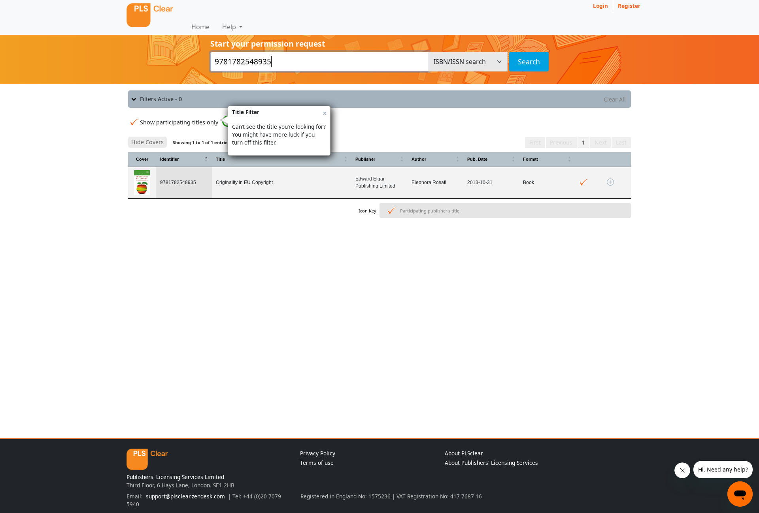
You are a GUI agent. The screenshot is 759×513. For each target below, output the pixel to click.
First (535, 142)
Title (220, 159)
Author (419, 159)
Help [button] (230, 27)
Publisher (365, 159)
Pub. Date (477, 159)
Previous (561, 142)
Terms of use (317, 462)
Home (200, 27)
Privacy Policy (317, 453)
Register (629, 5)
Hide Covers (147, 142)
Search (529, 61)
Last (621, 142)
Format (530, 159)
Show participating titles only (179, 122)
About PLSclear (464, 453)
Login (600, 5)
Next (601, 142)
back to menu (379, 245)
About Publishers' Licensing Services (491, 462)
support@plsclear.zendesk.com (185, 496)
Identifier (169, 159)
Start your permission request (267, 43)
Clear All (615, 99)
